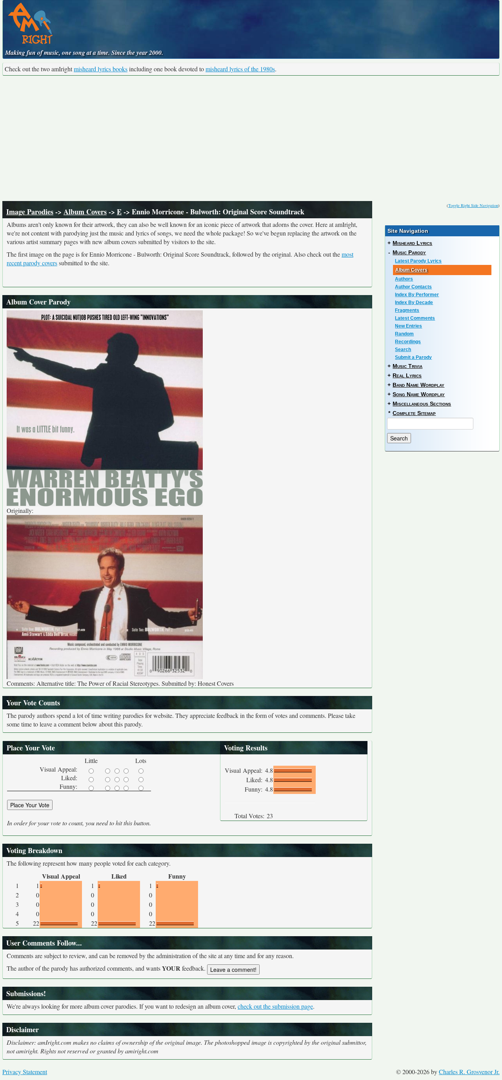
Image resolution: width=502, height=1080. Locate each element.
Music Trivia (407, 366)
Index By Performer (417, 294)
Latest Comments (415, 318)
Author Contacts (413, 287)
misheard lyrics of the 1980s (240, 69)
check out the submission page (275, 1006)
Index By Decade (414, 302)
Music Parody (409, 252)
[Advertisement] (251, 138)
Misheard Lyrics (412, 243)
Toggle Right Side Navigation (473, 205)
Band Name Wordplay (418, 385)
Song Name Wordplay (419, 394)
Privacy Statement (24, 1071)
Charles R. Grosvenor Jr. (469, 1071)
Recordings (408, 341)
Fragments (407, 310)
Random (404, 334)
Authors (404, 279)
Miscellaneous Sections (422, 403)
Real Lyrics (407, 375)
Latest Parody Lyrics (418, 261)
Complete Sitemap (414, 413)
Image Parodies (29, 212)
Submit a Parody (413, 357)
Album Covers (85, 212)
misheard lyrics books (100, 69)
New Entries (408, 326)
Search (403, 349)
